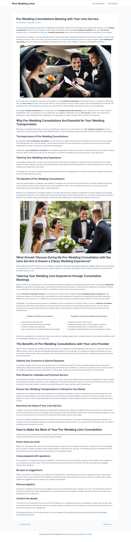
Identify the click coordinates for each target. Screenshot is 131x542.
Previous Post (24, 524)
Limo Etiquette (113, 3)
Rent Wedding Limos (23, 3)
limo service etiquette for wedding (83, 266)
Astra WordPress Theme (84, 534)
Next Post (107, 524)
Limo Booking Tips (98, 3)
